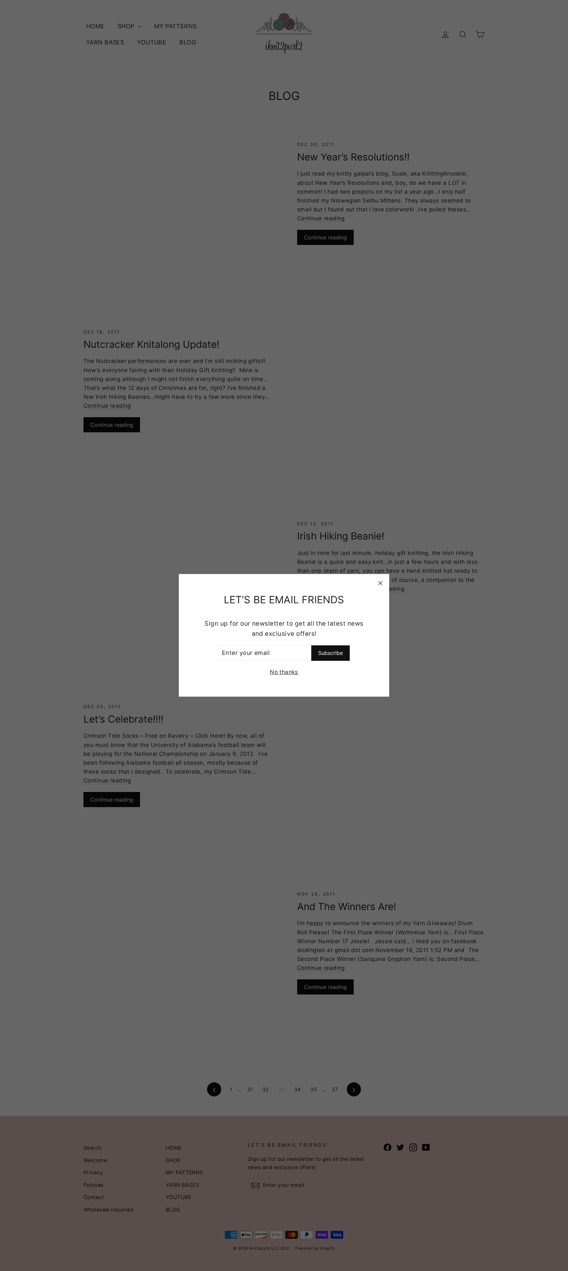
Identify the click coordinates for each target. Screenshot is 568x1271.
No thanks (284, 672)
